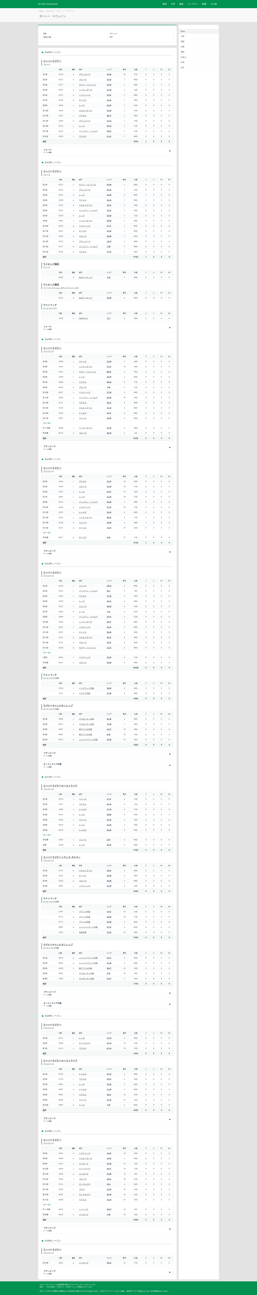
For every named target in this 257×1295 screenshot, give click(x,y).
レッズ (82, 105)
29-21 (109, 403)
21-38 (109, 963)
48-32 (109, 517)
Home (41, 11)
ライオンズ (83, 1164)
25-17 (109, 729)
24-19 (109, 418)
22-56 (109, 231)
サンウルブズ (84, 1043)
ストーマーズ (84, 1169)
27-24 (109, 809)
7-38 (108, 246)
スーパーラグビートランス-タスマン (61, 857)
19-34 (109, 523)
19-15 (109, 131)
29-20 (109, 221)
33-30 (109, 922)
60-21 (109, 372)
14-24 (109, 100)
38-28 (109, 632)
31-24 (109, 408)
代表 (182, 47)
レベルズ (82, 413)
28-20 (109, 398)
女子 (182, 68)
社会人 (183, 57)
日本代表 (82, 932)
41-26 (109, 719)
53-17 (109, 413)
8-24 (108, 734)
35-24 (109, 1200)
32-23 (109, 932)
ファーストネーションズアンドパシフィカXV (61, 288)
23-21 (109, 912)
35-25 (109, 657)
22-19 (109, 361)
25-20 (109, 486)
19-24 (109, 298)
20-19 (109, 377)
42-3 (108, 591)
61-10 (109, 804)
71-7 (108, 318)
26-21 (109, 1179)
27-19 (109, 392)
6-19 (108, 537)
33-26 (109, 512)
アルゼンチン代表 (86, 719)
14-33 (109, 241)
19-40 (109, 236)
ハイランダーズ (85, 90)
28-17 (109, 622)
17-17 (109, 226)
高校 (164, 4)
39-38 (109, 606)
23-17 (109, 492)
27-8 (108, 973)
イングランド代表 (86, 688)
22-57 (109, 958)
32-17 (109, 978)
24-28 (109, 195)
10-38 (109, 881)
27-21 (109, 366)
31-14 (109, 1100)
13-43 (109, 1153)
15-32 (109, 121)
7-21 (108, 612)
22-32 (109, 648)
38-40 (109, 814)
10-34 (109, 200)
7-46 (108, 387)
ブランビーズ (84, 74)
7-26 (108, 1105)
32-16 (109, 428)
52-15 (109, 210)
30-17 (109, 968)
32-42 (109, 79)
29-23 (109, 586)
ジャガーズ (83, 1174)
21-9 (108, 840)
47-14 (109, 1043)
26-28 (109, 917)
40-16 (109, 382)
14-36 (109, 1158)
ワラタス (82, 116)
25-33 (109, 927)
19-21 (109, 642)
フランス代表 (84, 912)
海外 (182, 52)
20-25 (109, 1263)
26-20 (109, 830)
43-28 (109, 502)
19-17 (109, 1169)
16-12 (109, 601)
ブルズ (82, 1189)
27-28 (109, 693)
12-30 (109, 1089)
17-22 (109, 252)
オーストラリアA (50, 308)
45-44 (109, 185)
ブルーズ (82, 79)
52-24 (109, 497)
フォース (50, 11)
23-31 (109, 95)
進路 (181, 4)
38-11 (109, 1095)
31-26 (109, 110)
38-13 (109, 1209)
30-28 (109, 688)
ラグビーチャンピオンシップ (58, 705)
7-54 (108, 277)
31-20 (109, 1164)
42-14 (109, 820)
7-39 (108, 1214)
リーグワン (192, 4)
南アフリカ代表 (85, 729)
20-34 (109, 433)
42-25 (109, 627)
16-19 (109, 845)
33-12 (109, 617)
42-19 (109, 105)
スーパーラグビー (52, 61)
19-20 (109, 662)
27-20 (109, 596)
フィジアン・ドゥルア (88, 131)
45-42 (109, 190)
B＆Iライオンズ (85, 277)
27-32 (109, 507)
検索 (204, 4)
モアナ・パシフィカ (87, 85)
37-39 (109, 739)
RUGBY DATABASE (48, 4)
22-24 (109, 825)
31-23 (109, 1074)
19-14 (109, 126)
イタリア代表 (84, 693)
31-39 (109, 90)
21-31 (109, 528)
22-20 (109, 1084)
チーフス (82, 100)
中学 (182, 62)
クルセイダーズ (85, 110)
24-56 (109, 74)
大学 (173, 4)
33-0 (108, 1184)
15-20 (109, 1174)
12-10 (109, 886)
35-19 (109, 85)
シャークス (83, 1209)
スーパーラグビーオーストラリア (60, 786)
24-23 (109, 1079)
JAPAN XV (83, 318)
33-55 (109, 205)
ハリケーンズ (84, 95)
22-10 (109, 1189)
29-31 (109, 870)
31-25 (109, 136)
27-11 (109, 799)
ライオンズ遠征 (51, 264)
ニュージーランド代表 (88, 739)
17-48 (109, 724)
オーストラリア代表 (51, 678)
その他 (213, 4)
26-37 (109, 637)
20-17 (109, 116)
